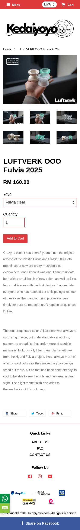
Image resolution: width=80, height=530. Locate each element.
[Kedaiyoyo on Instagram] (40, 477)
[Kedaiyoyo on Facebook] (30, 477)
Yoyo (7, 194)
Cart (70, 4)
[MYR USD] (49, 4)
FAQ (40, 448)
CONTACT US (40, 454)
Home (7, 49)
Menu (15, 4)
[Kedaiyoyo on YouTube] (50, 477)
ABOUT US (40, 442)
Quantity (10, 214)
